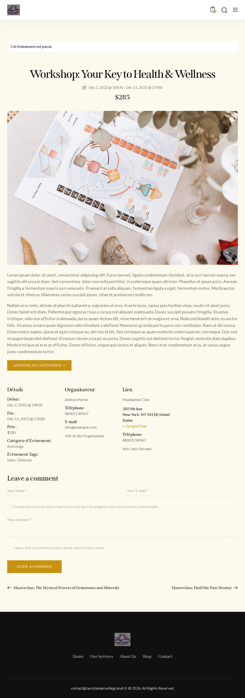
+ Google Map (134, 426)
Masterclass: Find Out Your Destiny (202, 587)
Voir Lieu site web (137, 448)
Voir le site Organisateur (85, 435)
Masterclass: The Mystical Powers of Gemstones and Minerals (66, 587)
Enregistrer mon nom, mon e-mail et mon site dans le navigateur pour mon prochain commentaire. (85, 507)
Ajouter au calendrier (37, 365)
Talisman (24, 460)
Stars (11, 460)
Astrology (15, 446)
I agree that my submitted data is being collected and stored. (59, 548)
